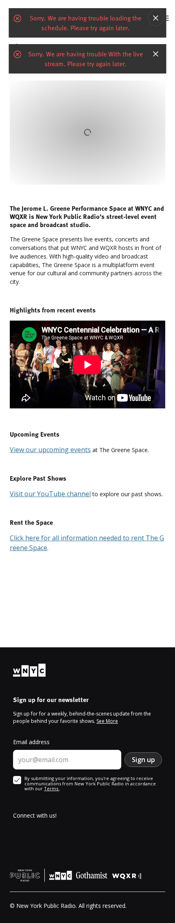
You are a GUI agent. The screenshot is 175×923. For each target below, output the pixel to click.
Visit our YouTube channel (50, 493)
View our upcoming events (50, 449)
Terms (51, 788)
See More (107, 721)
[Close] (156, 18)
